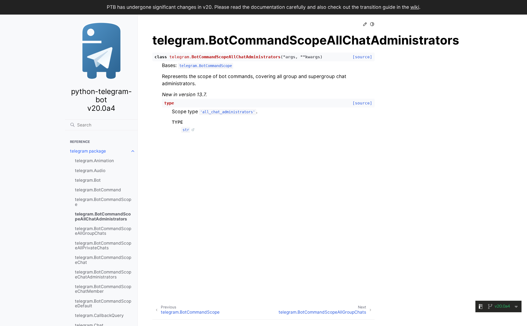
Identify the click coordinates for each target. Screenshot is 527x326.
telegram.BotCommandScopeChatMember (103, 289)
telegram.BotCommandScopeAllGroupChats (103, 231)
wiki (414, 7)
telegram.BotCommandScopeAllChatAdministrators (103, 216)
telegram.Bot (88, 180)
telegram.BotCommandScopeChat (103, 260)
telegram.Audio (90, 170)
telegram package (88, 151)
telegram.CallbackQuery (99, 315)
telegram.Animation (94, 160)
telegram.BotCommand (98, 189)
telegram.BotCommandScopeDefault (103, 304)
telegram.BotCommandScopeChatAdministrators (103, 274)
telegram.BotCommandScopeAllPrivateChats (103, 246)
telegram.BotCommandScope (103, 202)
